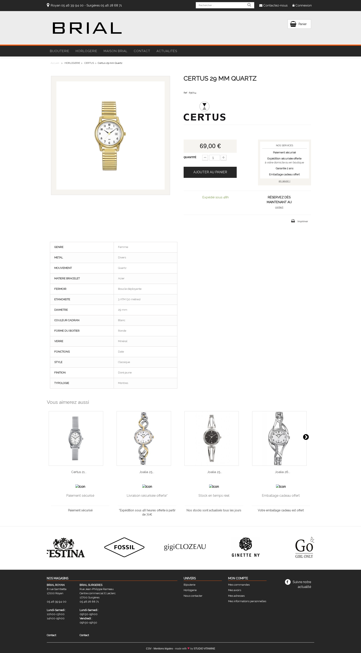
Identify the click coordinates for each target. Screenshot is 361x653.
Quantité (190, 157)
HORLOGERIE (86, 51)
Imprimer (302, 221)
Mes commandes (239, 584)
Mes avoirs (234, 590)
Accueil (55, 63)
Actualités (166, 51)
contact (279, 207)
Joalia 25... (146, 472)
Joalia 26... (282, 472)
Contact (142, 51)
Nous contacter (193, 595)
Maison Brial (115, 51)
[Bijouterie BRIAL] (87, 28)
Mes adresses (236, 595)
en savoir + (284, 181)
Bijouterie (189, 584)
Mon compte (238, 578)
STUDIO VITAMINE (204, 648)
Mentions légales (163, 648)
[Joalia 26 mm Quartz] (282, 438)
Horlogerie (190, 590)
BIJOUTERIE (59, 51)
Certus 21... (78, 472)
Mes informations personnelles (247, 601)
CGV (148, 648)
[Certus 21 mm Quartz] (79, 438)
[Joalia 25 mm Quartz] (146, 438)
